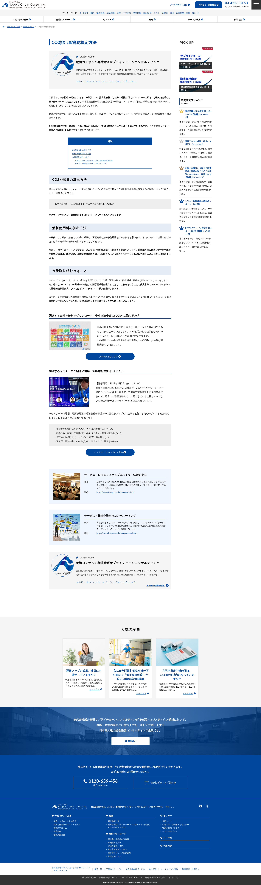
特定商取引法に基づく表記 (155, 878)
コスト (156, 13)
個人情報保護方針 (89, 878)
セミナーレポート (170, 831)
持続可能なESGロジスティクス (67, 824)
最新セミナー (168, 821)
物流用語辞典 (59, 835)
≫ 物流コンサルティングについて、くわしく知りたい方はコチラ (106, 81)
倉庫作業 (180, 13)
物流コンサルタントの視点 (65, 821)
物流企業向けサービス (135, 869)
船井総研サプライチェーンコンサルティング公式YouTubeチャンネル (129, 825)
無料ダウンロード (117, 833)
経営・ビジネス (124, 13)
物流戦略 (111, 13)
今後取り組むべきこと (81, 157)
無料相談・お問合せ (163, 782)
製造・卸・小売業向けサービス (108, 869)
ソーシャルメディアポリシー (131, 878)
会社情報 (153, 869)
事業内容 (167, 845)
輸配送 (165, 13)
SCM (85, 13)
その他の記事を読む (156, 585)
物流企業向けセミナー (171, 828)
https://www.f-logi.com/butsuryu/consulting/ (117, 533)
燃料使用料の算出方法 (81, 153)
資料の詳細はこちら (108, 356)
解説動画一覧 (113, 821)
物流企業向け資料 (115, 846)
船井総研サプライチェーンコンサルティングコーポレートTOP (71, 869)
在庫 (188, 13)
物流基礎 (57, 831)
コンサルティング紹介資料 (119, 853)
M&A (92, 13)
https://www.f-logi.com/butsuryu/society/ (115, 492)
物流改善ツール (114, 856)
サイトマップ (174, 878)
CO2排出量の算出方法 (81, 150)
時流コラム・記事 (13, 27)
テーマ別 (167, 837)
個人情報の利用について (108, 878)
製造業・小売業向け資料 (118, 839)
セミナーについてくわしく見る (108, 452)
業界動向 (100, 13)
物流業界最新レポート (117, 849)
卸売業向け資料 (114, 842)
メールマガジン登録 (169, 869)
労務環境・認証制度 (142, 13)
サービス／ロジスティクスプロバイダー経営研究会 (94, 160)
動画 (111, 815)
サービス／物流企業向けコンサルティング (90, 164)
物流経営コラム (28, 27)
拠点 (172, 13)
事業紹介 (132, 741)
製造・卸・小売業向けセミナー (175, 824)
